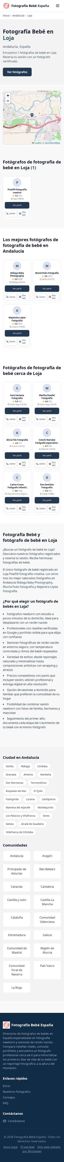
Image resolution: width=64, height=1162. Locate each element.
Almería (28, 774)
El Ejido (38, 791)
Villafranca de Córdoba (19, 832)
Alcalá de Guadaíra (32, 824)
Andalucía (18, 15)
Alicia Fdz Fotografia (17, 439)
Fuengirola (12, 799)
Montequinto (45, 807)
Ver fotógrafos (17, 72)
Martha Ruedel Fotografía (47, 397)
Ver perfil (17, 205)
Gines (46, 815)
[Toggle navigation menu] (57, 5)
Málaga (25, 766)
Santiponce (48, 799)
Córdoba (42, 766)
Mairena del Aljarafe (18, 807)
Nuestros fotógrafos (17, 1092)
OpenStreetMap (52, 142)
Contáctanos (16, 1121)
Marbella (45, 774)
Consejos (9, 1097)
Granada (11, 774)
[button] (32, 115)
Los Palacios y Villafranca (20, 815)
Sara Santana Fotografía (17, 397)
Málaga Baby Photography (17, 274)
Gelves (10, 824)
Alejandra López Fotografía (17, 319)
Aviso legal (10, 1147)
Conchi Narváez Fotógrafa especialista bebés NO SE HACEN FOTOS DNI (47, 444)
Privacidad (27, 1147)
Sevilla (10, 766)
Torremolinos (38, 782)
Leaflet (37, 142)
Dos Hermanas (14, 782)
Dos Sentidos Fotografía (47, 486)
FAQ (5, 1103)
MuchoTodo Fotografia (47, 272)
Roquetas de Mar (16, 791)
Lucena (30, 799)
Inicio (6, 15)
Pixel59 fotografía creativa (17, 191)
